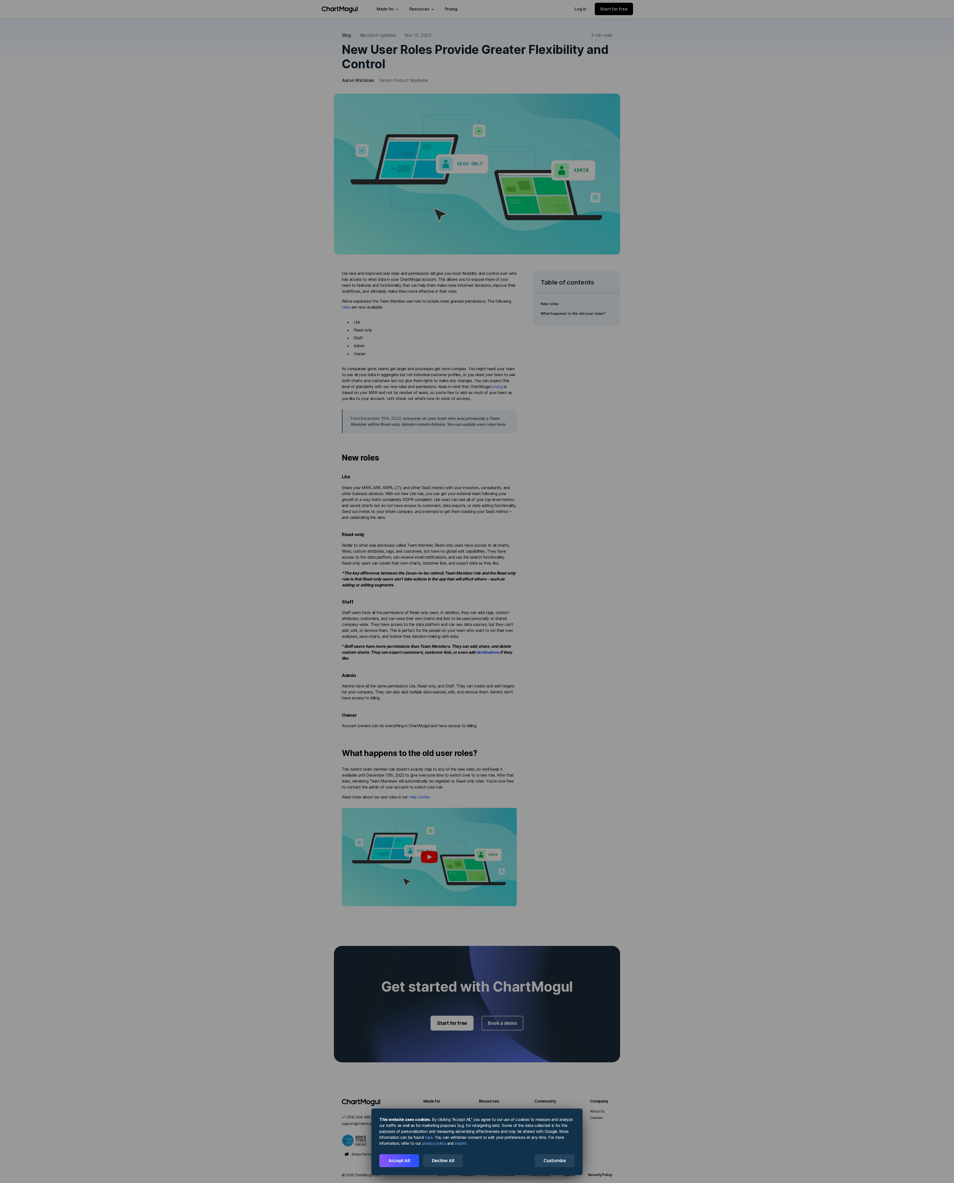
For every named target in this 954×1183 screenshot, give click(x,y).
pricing (497, 386)
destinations (487, 652)
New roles (549, 303)
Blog (346, 35)
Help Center (419, 796)
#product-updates (378, 35)
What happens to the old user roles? (573, 313)
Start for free (452, 1023)
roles (346, 307)
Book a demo (502, 1023)
